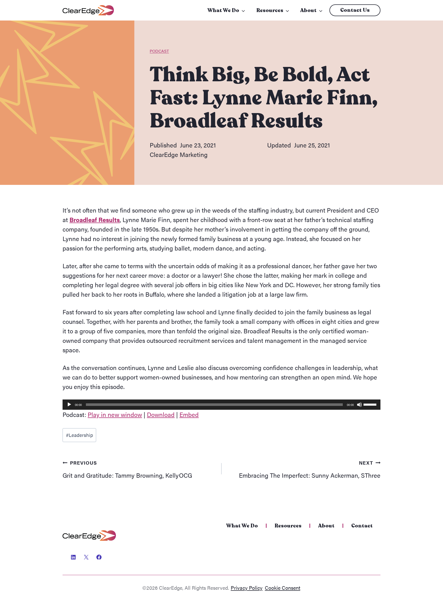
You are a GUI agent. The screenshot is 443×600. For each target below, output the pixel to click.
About (308, 10)
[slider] (371, 404)
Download (161, 414)
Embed (189, 414)
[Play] (69, 404)
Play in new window (115, 414)
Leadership (79, 434)
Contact (362, 525)
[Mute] (359, 404)
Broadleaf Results (94, 219)
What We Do (223, 10)
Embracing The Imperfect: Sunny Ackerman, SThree (309, 469)
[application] (221, 404)
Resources (269, 10)
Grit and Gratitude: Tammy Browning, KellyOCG (127, 469)
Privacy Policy (247, 587)
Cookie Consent (282, 587)
